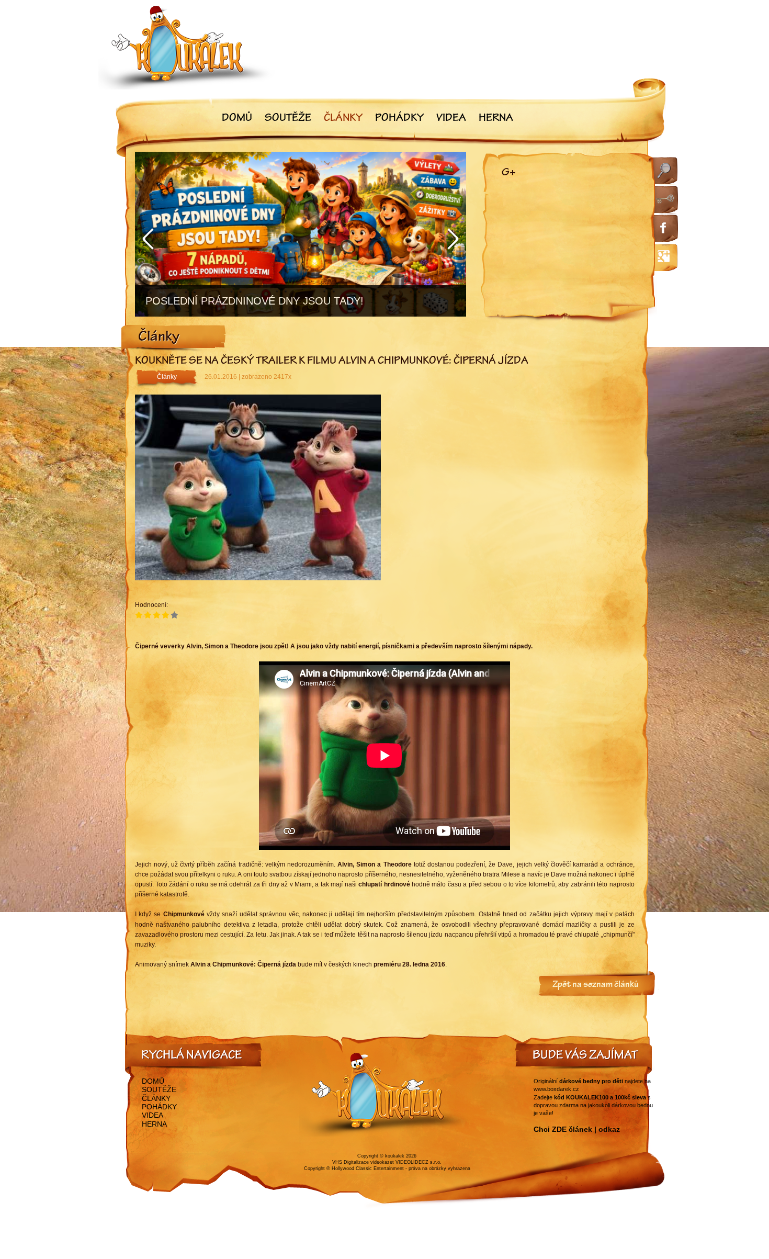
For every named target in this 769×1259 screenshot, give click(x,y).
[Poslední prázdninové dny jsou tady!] (300, 234)
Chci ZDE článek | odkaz (577, 1129)
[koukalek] (186, 47)
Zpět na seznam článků (595, 985)
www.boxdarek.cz (556, 1089)
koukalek (394, 1156)
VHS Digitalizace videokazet (363, 1162)
